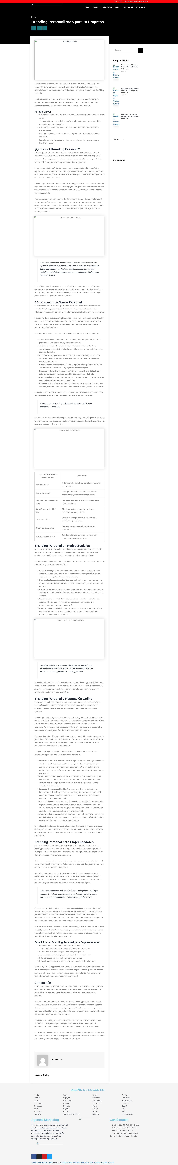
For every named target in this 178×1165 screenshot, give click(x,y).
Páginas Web (67, 1162)
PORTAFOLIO (128, 7)
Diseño (33, 17)
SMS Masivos (95, 1162)
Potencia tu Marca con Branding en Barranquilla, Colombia (130, 116)
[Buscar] (140, 50)
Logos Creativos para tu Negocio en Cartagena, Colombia (130, 90)
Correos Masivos (107, 1162)
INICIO (87, 7)
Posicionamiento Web (81, 1162)
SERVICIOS (107, 7)
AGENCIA (96, 7)
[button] (33, 28)
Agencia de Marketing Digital (41, 1162)
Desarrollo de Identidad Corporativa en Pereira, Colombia (129, 67)
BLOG (117, 7)
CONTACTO (140, 7)
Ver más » (123, 71)
